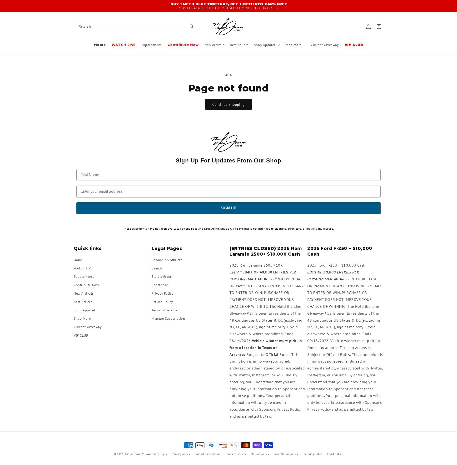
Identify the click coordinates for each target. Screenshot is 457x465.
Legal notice (335, 454)
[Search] (191, 26)
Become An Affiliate (167, 260)
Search (157, 268)
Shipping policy (313, 454)
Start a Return (163, 276)
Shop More (82, 318)
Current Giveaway (88, 327)
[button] (266, 45)
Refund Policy (162, 301)
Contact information (207, 454)
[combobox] (135, 26)
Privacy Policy (162, 293)
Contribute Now (86, 285)
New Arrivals (84, 293)
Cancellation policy (286, 454)
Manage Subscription (168, 318)
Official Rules (277, 354)
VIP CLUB (81, 335)
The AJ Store (133, 454)
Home (78, 260)
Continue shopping (228, 104)
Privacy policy (181, 454)
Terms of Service (164, 310)
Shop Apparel (84, 310)
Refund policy (260, 454)
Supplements (84, 276)
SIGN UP (228, 208)
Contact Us (160, 285)
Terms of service (236, 454)
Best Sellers (83, 301)
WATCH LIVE (83, 268)
